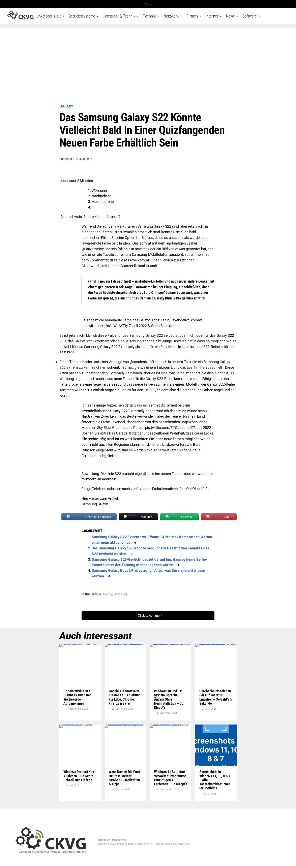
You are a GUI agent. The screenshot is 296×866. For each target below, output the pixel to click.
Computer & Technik (119, 16)
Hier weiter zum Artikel (100, 498)
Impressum (103, 839)
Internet (212, 16)
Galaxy (107, 594)
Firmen (192, 16)
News (230, 16)
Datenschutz (119, 839)
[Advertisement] (148, 66)
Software (250, 16)
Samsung (120, 594)
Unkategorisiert (48, 16)
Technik (149, 16)
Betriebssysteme (82, 16)
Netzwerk (171, 16)
